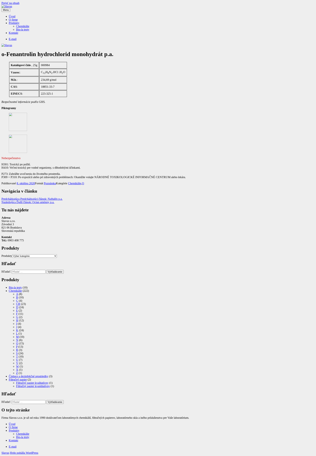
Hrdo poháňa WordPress (24, 452)
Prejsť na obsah (10, 3)
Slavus (5, 452)
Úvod (12, 16)
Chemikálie (22, 26)
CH (18, 303)
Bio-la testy (22, 29)
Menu (6, 10)
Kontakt (13, 32)
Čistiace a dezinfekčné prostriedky (28, 376)
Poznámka (50, 183)
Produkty (14, 22)
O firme (13, 19)
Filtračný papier (18, 379)
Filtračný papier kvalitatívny (32, 382)
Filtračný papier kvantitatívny (33, 386)
